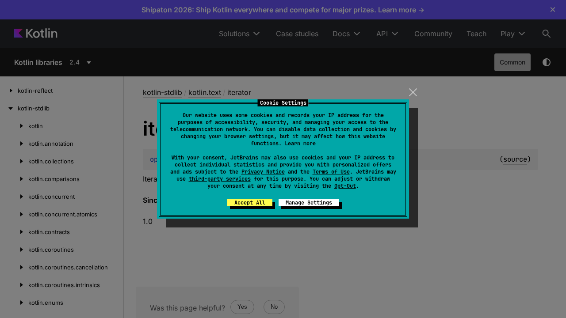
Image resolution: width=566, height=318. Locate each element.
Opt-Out (345, 185)
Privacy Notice (263, 171)
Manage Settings (309, 202)
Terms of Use (331, 171)
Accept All (249, 202)
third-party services (220, 178)
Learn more (300, 143)
